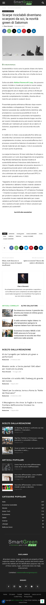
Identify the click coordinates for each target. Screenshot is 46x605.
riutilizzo (10, 236)
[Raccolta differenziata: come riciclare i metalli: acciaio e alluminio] (7, 487)
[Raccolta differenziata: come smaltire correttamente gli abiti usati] (7, 477)
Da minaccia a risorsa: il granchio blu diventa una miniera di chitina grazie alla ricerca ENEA (28, 312)
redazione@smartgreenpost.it (27, 572)
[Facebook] (4, 31)
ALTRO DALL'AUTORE (29, 306)
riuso (4, 236)
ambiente (11, 233)
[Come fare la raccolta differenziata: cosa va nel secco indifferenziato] (7, 467)
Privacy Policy (28, 596)
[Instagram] (14, 586)
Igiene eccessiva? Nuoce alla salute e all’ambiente (34, 262)
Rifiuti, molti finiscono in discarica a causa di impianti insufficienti (12, 263)
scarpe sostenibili (8, 239)
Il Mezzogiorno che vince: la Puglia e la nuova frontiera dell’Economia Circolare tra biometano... (22, 405)
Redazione (5, 359)
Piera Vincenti (8, 26)
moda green (20, 233)
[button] (3, 3)
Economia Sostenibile (14, 8)
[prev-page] (21, 343)
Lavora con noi (36, 594)
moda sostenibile (31, 233)
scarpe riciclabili (28, 236)
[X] (14, 31)
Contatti (19, 594)
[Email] (29, 31)
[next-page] (24, 343)
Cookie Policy (18, 596)
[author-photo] (23, 283)
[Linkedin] (34, 31)
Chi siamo (12, 594)
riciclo (40, 233)
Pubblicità (27, 594)
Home (4, 8)
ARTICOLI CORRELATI (10, 306)
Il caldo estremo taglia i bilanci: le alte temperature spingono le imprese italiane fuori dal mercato (27, 322)
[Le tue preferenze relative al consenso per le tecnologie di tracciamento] (42, 601)
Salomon (18, 236)
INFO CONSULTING (17, 600)
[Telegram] (19, 31)
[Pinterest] (24, 31)
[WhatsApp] (9, 31)
